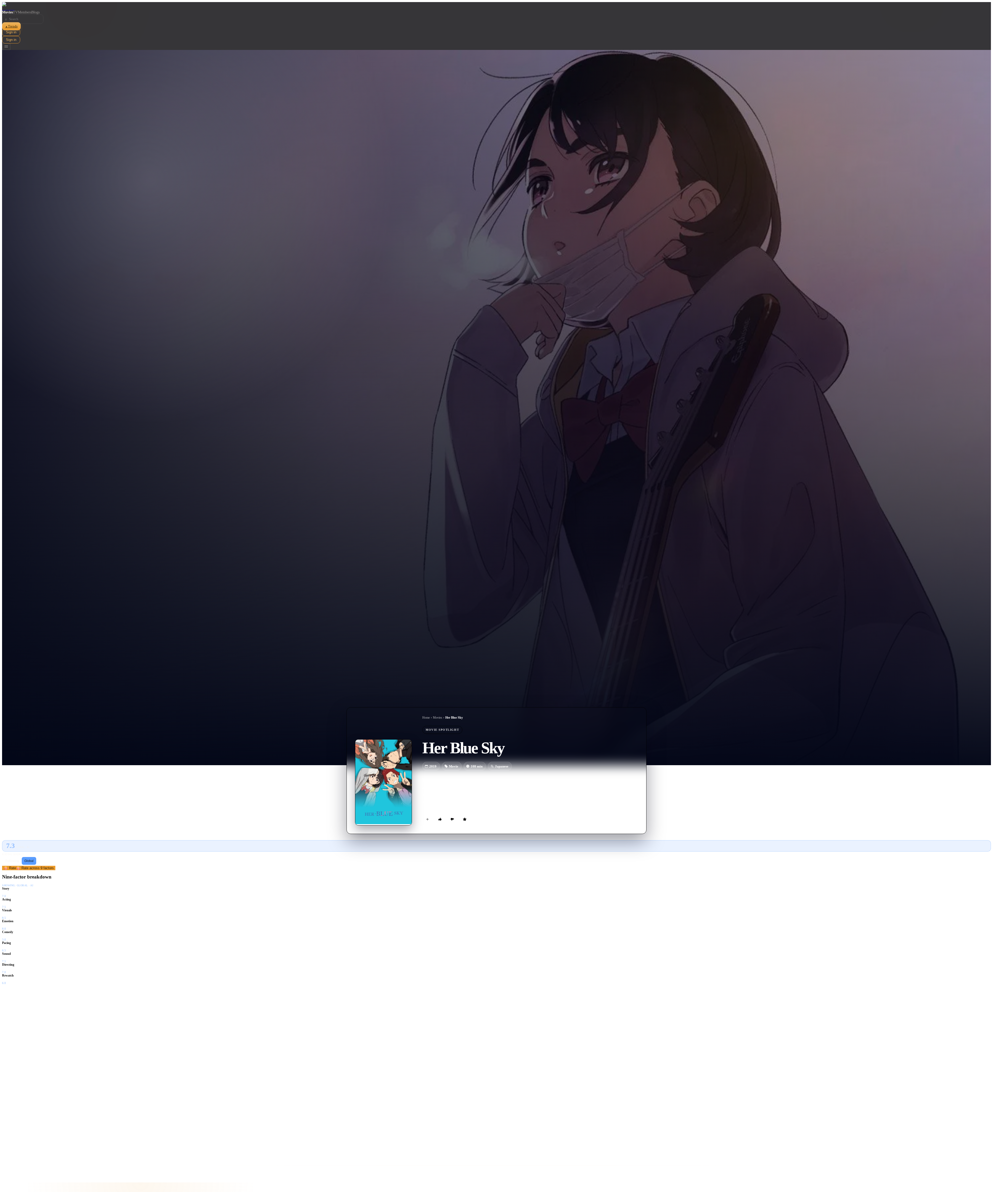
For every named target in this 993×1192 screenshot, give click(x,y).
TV (15, 12)
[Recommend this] (440, 819)
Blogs (35, 12)
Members (24, 12)
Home (426, 717)
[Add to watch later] (427, 819)
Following (12, 860)
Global (29, 860)
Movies (7, 12)
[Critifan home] (496, 6)
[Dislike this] (452, 819)
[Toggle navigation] (6, 46)
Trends (11, 26)
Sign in (11, 32)
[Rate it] (465, 819)
